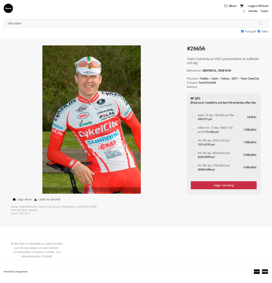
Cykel (214, 78)
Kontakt (47, 256)
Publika (204, 78)
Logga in (253, 6)
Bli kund (263, 6)
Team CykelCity (249, 78)
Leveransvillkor (22, 252)
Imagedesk (21, 271)
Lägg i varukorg (224, 185)
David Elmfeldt (207, 82)
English (264, 11)
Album (233, 6)
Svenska (253, 11)
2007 (235, 78)
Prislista (38, 252)
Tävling (225, 78)
